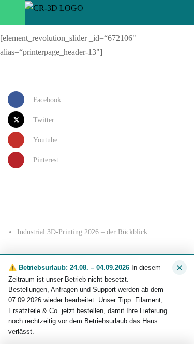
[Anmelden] (145, 12)
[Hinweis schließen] (179, 267)
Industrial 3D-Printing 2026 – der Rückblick (82, 232)
